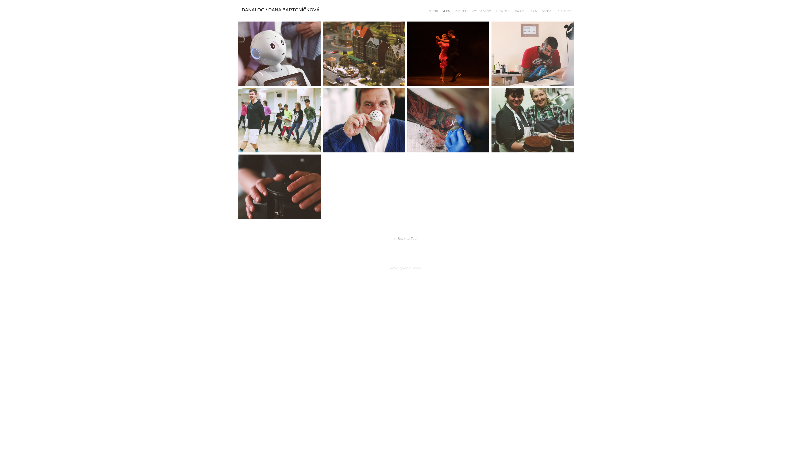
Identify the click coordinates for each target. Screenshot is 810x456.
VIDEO (446, 10)
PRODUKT (520, 10)
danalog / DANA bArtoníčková (281, 9)
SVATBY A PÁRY (481, 10)
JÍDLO (534, 10)
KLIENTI (433, 10)
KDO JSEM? (565, 10)
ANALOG (547, 10)
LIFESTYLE (502, 10)
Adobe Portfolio (412, 268)
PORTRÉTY (461, 10)
